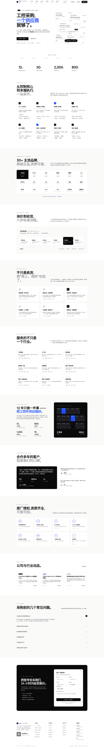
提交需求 (59, 196)
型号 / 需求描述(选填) (59, 691)
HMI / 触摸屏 (37, 734)
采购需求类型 (58, 686)
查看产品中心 (33, 38)
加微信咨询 (84, 1)
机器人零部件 (37, 736)
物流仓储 (50, 736)
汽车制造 (50, 725)
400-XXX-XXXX (65, 2)
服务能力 (47, 2)
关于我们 (52, 2)
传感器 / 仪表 (37, 732)
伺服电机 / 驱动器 (38, 727)
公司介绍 (64, 725)
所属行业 (70, 682)
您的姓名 (58, 677)
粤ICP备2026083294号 (83, 745)
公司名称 (57, 682)
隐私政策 (71, 745)
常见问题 (64, 734)
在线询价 (78, 1)
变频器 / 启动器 (37, 730)
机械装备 (50, 734)
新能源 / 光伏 (51, 732)
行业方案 (42, 2)
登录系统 (72, 1)
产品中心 (32, 2)
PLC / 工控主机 (37, 725)
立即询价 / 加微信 (22, 38)
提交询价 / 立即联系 (69, 699)
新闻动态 (57, 2)
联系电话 (70, 677)
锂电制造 (50, 730)
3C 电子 (50, 727)
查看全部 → (84, 566)
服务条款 (76, 745)
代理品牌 (37, 2)
